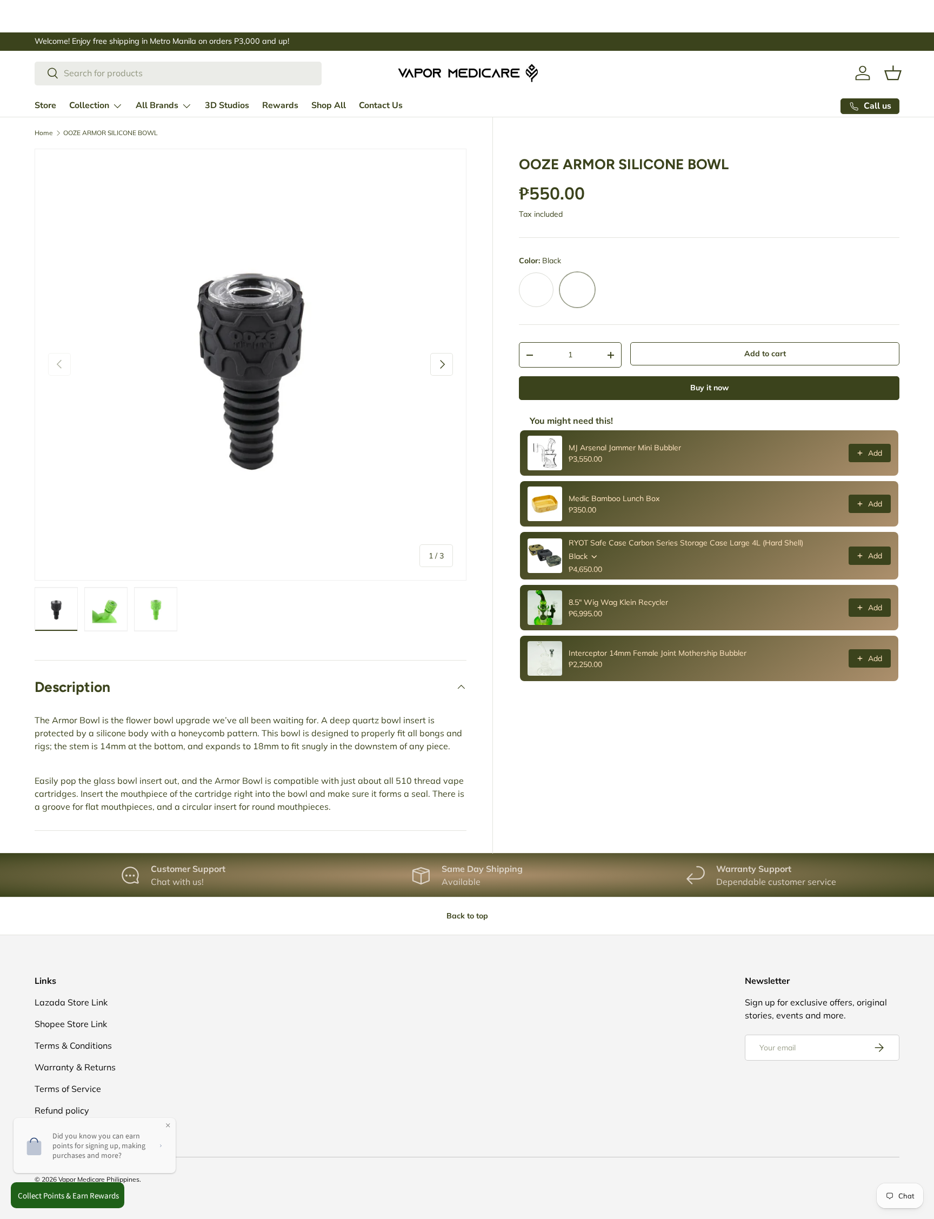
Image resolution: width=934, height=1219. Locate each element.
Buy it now (709, 387)
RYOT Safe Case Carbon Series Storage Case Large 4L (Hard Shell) (686, 543)
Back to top (467, 916)
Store (45, 105)
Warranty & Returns (75, 1067)
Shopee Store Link (71, 1023)
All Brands (157, 105)
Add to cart (765, 353)
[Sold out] (536, 289)
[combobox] (178, 73)
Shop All (328, 105)
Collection (89, 105)
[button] (893, 73)
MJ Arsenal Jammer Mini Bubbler (625, 447)
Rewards (280, 105)
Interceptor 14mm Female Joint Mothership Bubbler (657, 653)
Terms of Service (68, 1088)
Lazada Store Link (71, 1002)
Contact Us (381, 105)
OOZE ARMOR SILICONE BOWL (110, 133)
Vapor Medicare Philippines (98, 1179)
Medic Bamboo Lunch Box (614, 498)
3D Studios (227, 105)
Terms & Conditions (73, 1045)
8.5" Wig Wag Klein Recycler (618, 602)
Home (44, 133)
